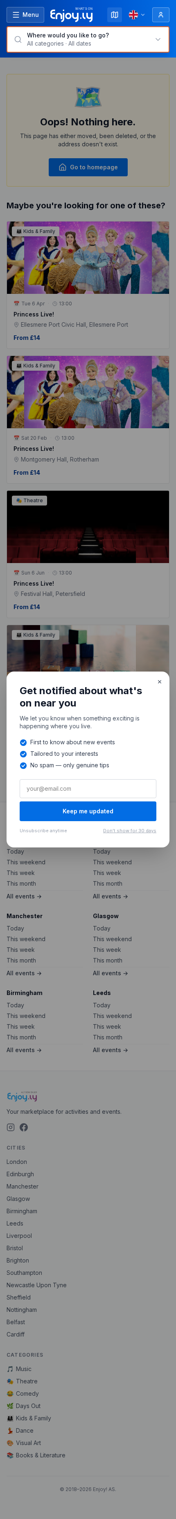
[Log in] (160, 14)
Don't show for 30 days (129, 830)
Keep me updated (88, 811)
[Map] (114, 14)
